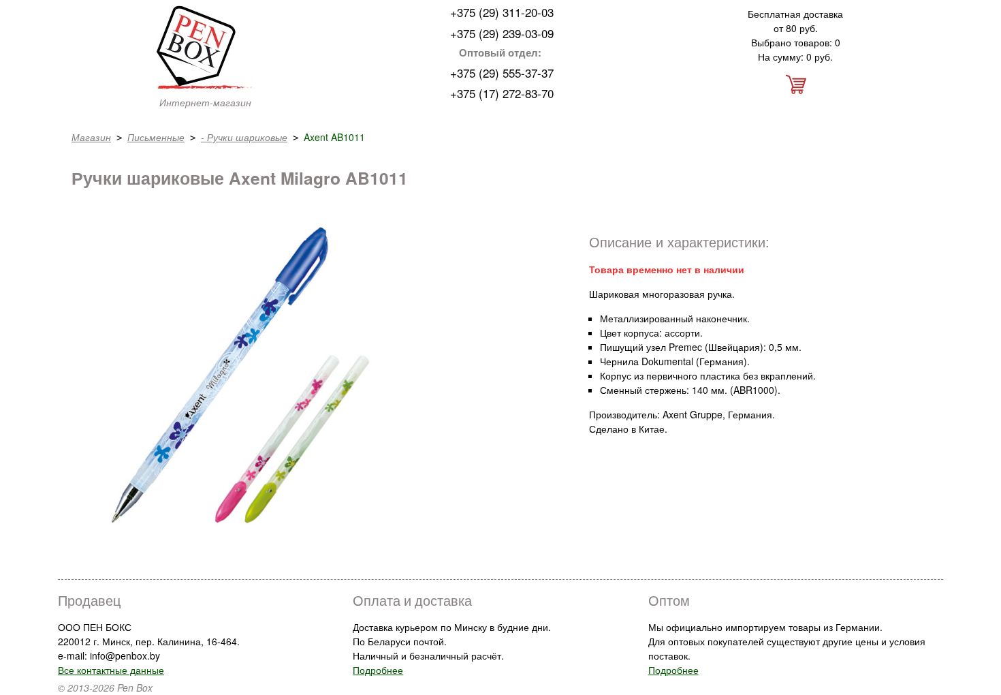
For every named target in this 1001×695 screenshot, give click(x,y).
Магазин (91, 137)
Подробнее (378, 670)
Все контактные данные (111, 670)
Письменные (156, 137)
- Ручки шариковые (244, 137)
